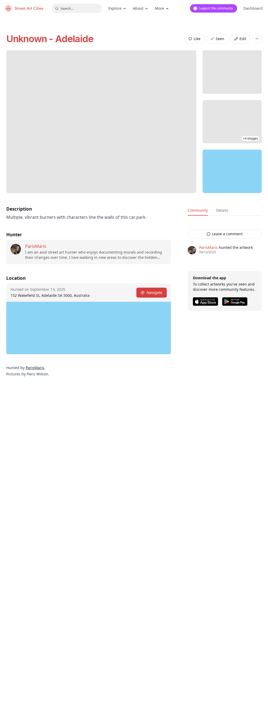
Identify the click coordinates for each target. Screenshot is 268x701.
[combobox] (77, 8)
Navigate (154, 292)
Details (222, 210)
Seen (220, 38)
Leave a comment (227, 233)
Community (198, 210)
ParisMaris (35, 246)
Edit (242, 38)
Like (197, 38)
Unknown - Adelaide (49, 39)
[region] (232, 171)
